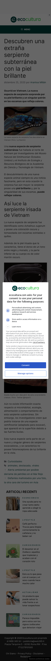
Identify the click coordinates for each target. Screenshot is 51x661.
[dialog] (26, 330)
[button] (25, 327)
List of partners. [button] (39, 342)
